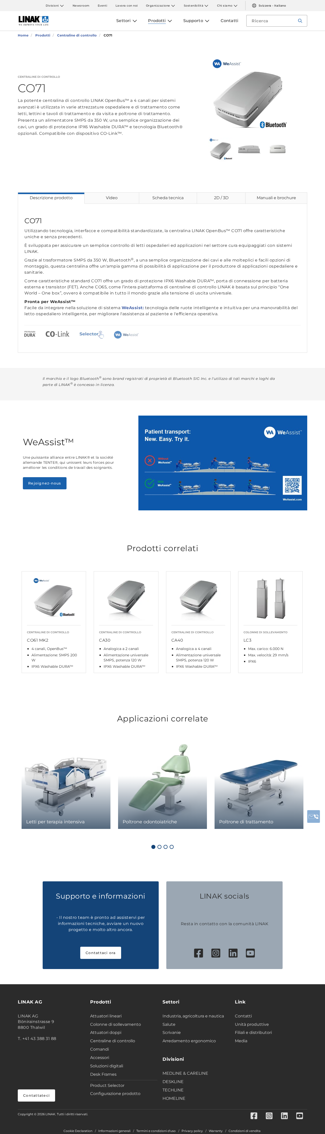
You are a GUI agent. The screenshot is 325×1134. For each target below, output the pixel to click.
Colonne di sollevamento (115, 1024)
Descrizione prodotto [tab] (51, 197)
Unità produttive (252, 1024)
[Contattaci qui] (313, 816)
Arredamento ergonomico (189, 1040)
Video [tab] (112, 197)
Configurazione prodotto (115, 1093)
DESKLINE (173, 1081)
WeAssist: (133, 307)
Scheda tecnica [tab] (168, 197)
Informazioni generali (114, 1131)
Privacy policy (192, 1131)
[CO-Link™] (57, 335)
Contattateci (36, 1095)
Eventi (102, 5)
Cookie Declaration (77, 1131)
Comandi (99, 1049)
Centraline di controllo (112, 1040)
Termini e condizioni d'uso (156, 1131)
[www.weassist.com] (126, 335)
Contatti (243, 1016)
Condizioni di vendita (245, 1131)
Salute (168, 1024)
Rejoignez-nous (44, 483)
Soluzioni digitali (106, 1066)
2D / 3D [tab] (221, 197)
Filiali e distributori (253, 1032)
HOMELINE (173, 1098)
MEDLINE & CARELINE (185, 1073)
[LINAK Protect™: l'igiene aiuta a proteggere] (30, 335)
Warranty (216, 1131)
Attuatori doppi (105, 1032)
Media (241, 1040)
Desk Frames (103, 1074)
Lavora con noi (127, 5)
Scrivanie (171, 1032)
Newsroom (81, 5)
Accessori (99, 1057)
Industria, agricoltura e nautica (193, 1016)
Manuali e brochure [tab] (276, 197)
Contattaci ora (101, 953)
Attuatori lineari (106, 1016)
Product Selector (107, 1085)
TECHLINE (173, 1090)
